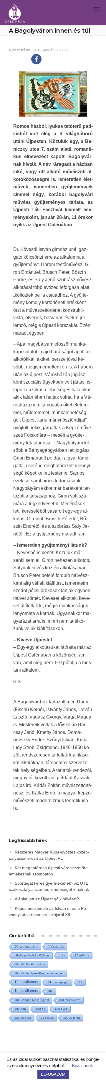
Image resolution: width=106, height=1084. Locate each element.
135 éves (47, 1017)
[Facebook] (36, 59)
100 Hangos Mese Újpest (31, 1000)
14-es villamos (26, 991)
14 (80, 982)
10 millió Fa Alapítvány (29, 964)
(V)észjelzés (56, 946)
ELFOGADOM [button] (53, 1074)
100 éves (61, 1008)
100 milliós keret (69, 1000)
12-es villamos (26, 982)
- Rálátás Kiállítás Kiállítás (31, 955)
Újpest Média (20, 50)
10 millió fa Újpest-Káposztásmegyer (39, 973)
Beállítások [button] (82, 1065)
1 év (62, 955)
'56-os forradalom (26, 946)
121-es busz (22, 1017)
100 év (40, 1008)
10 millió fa (82, 955)
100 (50, 991)
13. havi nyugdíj (58, 982)
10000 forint (71, 1017)
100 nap (20, 1008)
